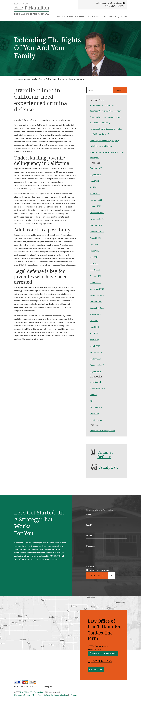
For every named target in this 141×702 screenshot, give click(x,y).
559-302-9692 (115, 6)
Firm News (67, 120)
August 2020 (95, 314)
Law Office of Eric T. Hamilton (37, 120)
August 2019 (95, 371)
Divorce (93, 394)
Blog (117, 17)
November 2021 (97, 219)
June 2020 (94, 327)
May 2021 (94, 257)
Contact (123, 17)
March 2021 (95, 269)
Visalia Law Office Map (104, 653)
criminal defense (33, 335)
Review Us (94, 669)
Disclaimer (90, 567)
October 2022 (96, 168)
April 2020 (94, 339)
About (58, 17)
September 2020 (97, 308)
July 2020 (94, 320)
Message (90, 546)
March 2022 (95, 193)
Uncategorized (96, 420)
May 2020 (94, 333)
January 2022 (95, 206)
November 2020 (97, 295)
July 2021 (94, 244)
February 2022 (96, 200)
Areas (63, 17)
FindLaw (74, 695)
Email (89, 525)
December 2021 (97, 212)
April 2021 (94, 263)
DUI (91, 401)
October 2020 (96, 301)
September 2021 (97, 231)
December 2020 (97, 289)
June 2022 (94, 181)
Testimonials (109, 17)
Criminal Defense (84, 17)
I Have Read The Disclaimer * (100, 570)
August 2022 (95, 174)
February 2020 (96, 352)
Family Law (71, 17)
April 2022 (94, 187)
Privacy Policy (37, 695)
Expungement (96, 407)
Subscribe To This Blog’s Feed (102, 430)
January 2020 (95, 359)
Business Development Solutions (56, 695)
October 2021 (96, 225)
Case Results (97, 17)
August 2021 (95, 238)
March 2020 (95, 346)
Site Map (26, 695)
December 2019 (97, 365)
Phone (89, 535)
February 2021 (96, 276)
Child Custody (96, 382)
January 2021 (95, 282)
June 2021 (94, 251)
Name (88, 514)
